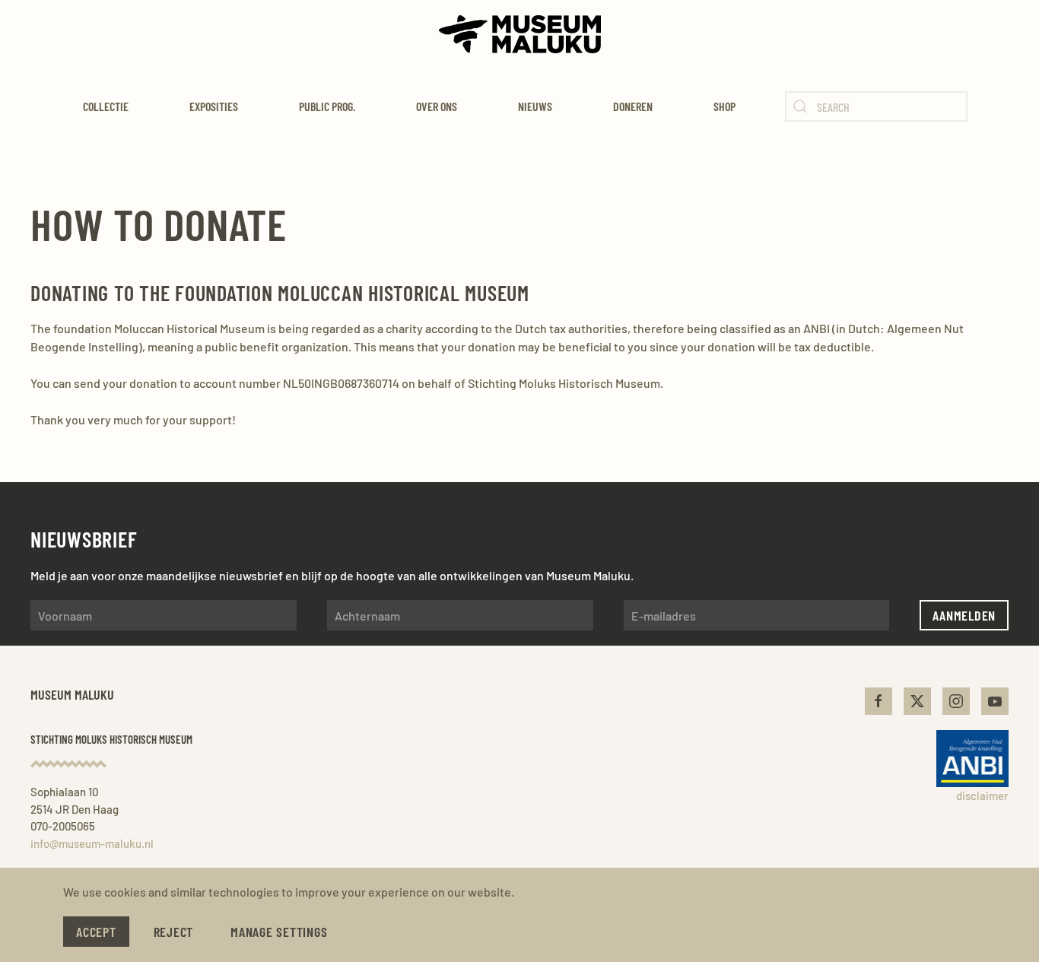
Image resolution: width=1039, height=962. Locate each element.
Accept (96, 931)
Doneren (633, 106)
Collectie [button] (106, 106)
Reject (174, 931)
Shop (724, 106)
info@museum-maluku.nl (92, 843)
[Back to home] (520, 34)
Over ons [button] (436, 106)
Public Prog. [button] (327, 106)
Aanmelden (964, 615)
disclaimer (982, 795)
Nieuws (535, 106)
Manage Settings (278, 931)
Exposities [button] (213, 106)
